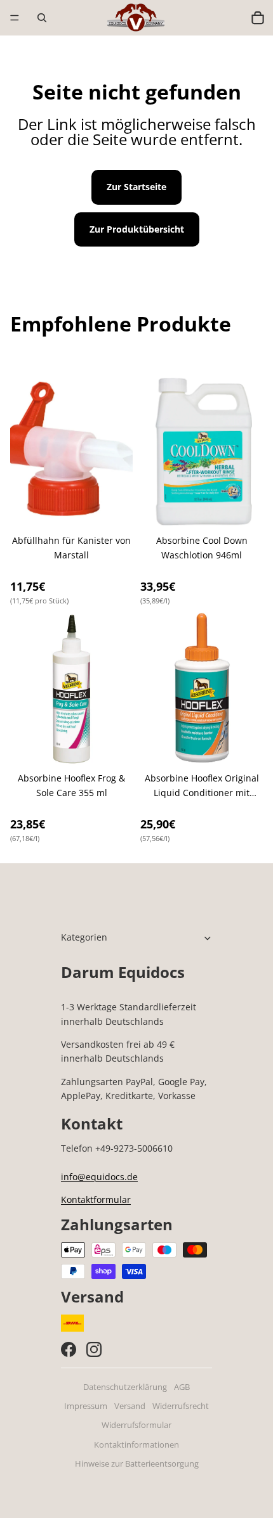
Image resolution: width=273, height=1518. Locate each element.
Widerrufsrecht (180, 1406)
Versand (129, 1406)
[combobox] (230, 18)
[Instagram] (94, 1349)
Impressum (85, 1406)
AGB (182, 1387)
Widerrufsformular (136, 1425)
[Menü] (14, 17)
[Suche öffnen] (42, 18)
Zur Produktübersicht (137, 229)
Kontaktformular (96, 1199)
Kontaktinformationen (136, 1444)
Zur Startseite (136, 187)
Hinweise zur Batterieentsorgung (137, 1463)
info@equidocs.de (99, 1177)
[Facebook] (68, 1349)
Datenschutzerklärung (125, 1387)
